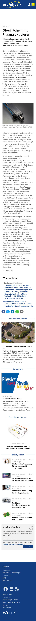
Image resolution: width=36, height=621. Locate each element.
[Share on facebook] (3, 311)
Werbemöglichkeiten (10, 599)
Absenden (28, 547)
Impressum (6, 597)
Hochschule (6, 581)
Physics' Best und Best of (12, 399)
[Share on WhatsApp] (17, 311)
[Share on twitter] (8, 311)
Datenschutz (7, 594)
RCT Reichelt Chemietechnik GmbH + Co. (17, 347)
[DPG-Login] (29, 4)
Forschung (6, 570)
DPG (4, 578)
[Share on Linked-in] (12, 311)
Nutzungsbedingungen (11, 602)
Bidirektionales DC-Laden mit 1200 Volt (22, 518)
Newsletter (6, 608)
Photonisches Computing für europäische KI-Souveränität (22, 466)
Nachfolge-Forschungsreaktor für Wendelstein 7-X (21, 505)
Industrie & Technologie (11, 573)
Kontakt (5, 605)
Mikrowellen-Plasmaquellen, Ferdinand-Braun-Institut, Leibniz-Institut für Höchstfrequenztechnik (18, 303)
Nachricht (23, 460)
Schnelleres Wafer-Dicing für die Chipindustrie (22, 492)
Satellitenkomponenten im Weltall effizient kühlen (22, 479)
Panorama (6, 575)
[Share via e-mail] (22, 311)
